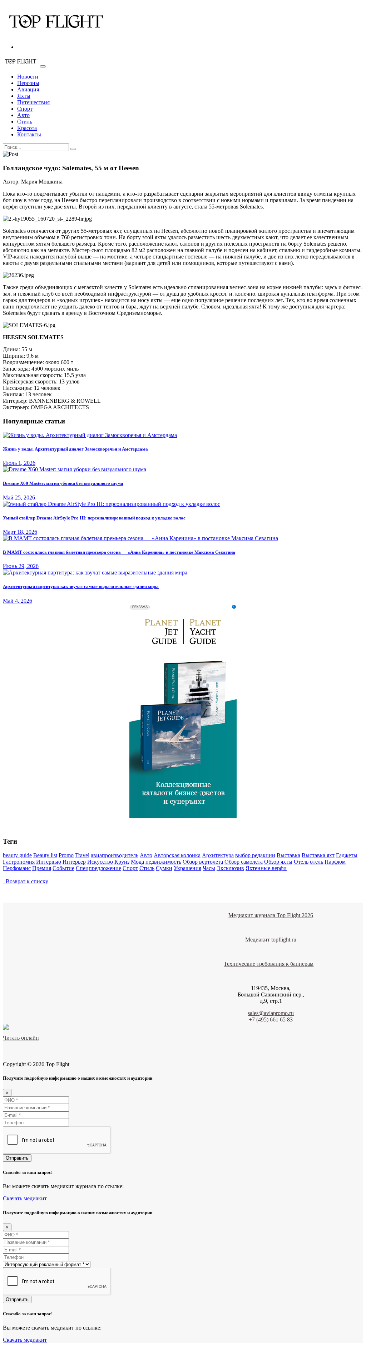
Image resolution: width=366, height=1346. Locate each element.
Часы (209, 868)
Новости (27, 77)
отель (316, 862)
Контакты (29, 134)
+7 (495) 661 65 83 (271, 1019)
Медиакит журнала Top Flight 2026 (270, 915)
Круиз (121, 862)
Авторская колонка (177, 855)
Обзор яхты (278, 862)
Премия (41, 868)
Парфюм (335, 862)
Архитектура (218, 855)
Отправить (17, 1158)
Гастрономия (19, 862)
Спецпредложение (98, 868)
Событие (63, 868)
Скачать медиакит (25, 1198)
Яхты (23, 96)
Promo (66, 855)
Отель (301, 862)
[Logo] (56, 35)
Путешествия (33, 102)
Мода (137, 862)
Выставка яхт (318, 855)
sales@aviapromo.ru (271, 1013)
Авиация (28, 89)
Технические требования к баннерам (268, 964)
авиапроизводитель (114, 855)
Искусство (100, 862)
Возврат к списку (25, 881)
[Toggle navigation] (43, 66)
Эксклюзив (230, 868)
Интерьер (74, 862)
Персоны (28, 83)
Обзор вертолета (203, 862)
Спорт (25, 109)
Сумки (164, 868)
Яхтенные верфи (266, 868)
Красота (27, 128)
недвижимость (163, 862)
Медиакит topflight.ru (270, 939)
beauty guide (17, 855)
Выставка (288, 855)
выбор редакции (255, 855)
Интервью (48, 862)
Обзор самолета (243, 862)
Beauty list (45, 855)
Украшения (187, 868)
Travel (82, 855)
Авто (23, 115)
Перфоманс (17, 868)
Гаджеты (346, 855)
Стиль (24, 122)
